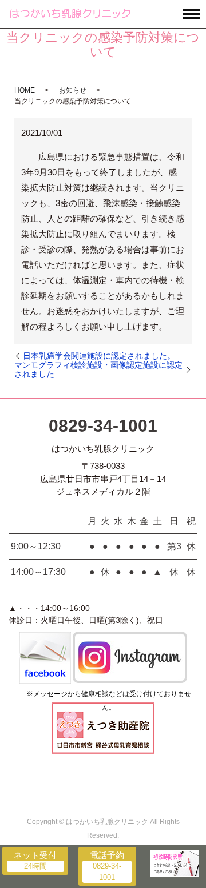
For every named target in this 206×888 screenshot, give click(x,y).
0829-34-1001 (103, 425)
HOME (24, 90)
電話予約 (107, 855)
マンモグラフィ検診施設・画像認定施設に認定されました (98, 369)
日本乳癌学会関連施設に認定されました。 (99, 355)
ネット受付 (35, 855)
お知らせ (72, 90)
